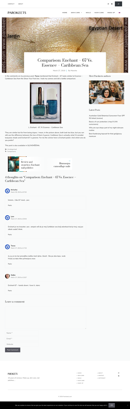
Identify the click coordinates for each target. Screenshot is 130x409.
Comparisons (11, 151)
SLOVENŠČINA (33, 145)
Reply (10, 205)
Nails (88, 13)
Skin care (75, 13)
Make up (111, 13)
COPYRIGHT (101, 378)
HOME (64, 13)
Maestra (74, 70)
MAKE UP (80, 383)
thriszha (14, 190)
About (20, 4)
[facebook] (111, 3)
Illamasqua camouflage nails (62, 165)
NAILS (79, 378)
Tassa (13, 246)
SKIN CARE (81, 375)
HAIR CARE (81, 380)
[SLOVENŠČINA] (119, 13)
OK (111, 405)
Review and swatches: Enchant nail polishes (30, 165)
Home (79, 373)
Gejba (13, 275)
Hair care (99, 13)
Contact (11, 4)
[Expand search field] (118, 3)
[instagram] (108, 3)
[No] (128, 405)
